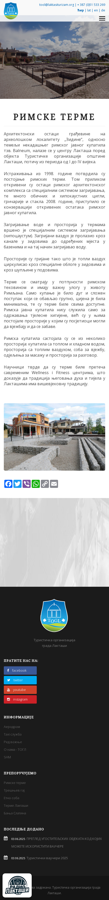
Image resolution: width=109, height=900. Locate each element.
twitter (18, 680)
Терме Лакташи (16, 805)
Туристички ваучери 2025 (46, 858)
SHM (7, 757)
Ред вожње (13, 742)
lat (89, 10)
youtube (19, 689)
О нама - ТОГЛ (15, 749)
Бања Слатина (15, 813)
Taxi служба (13, 734)
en (96, 10)
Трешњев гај (14, 790)
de (103, 10)
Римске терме (15, 782)
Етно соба (11, 798)
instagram (20, 699)
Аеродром (12, 726)
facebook (19, 670)
